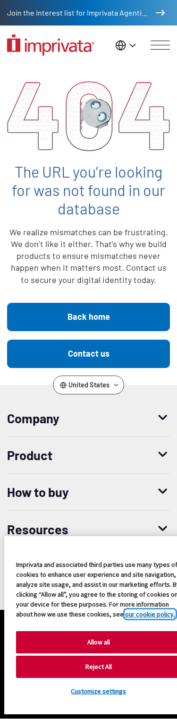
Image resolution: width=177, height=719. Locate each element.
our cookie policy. (150, 614)
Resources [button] (37, 529)
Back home (88, 316)
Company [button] (33, 418)
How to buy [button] (38, 491)
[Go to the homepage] (50, 45)
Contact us (89, 353)
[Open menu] (160, 45)
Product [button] (29, 454)
